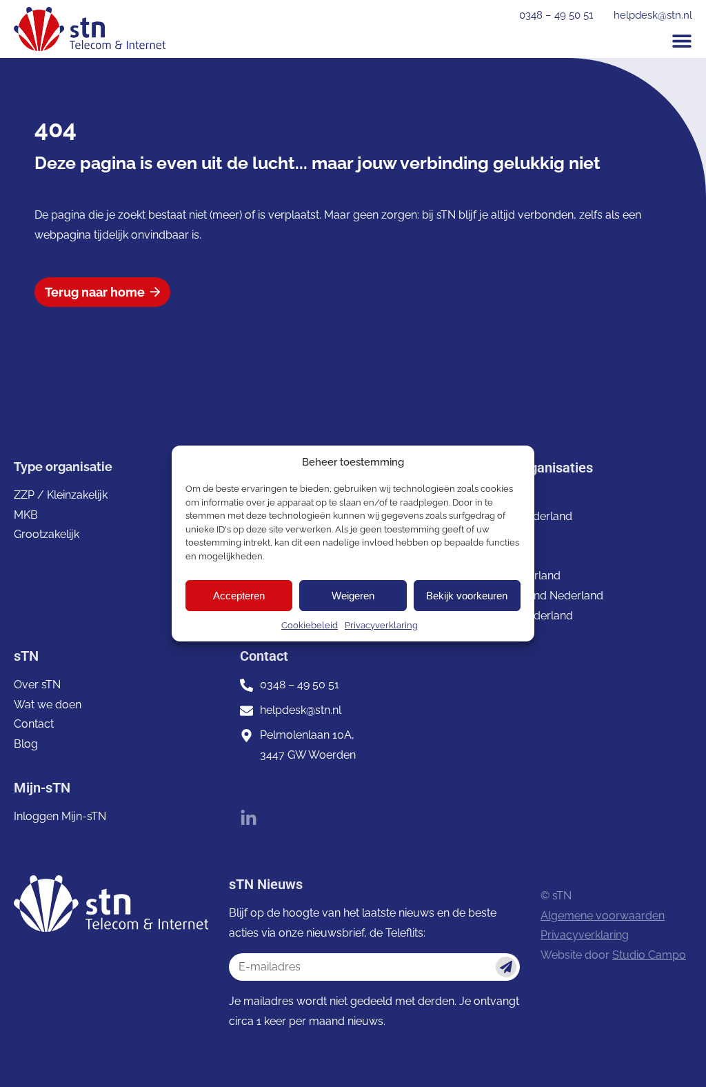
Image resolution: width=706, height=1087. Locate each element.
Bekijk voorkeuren (466, 595)
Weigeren (353, 595)
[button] (682, 40)
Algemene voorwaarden (603, 915)
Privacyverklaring (381, 625)
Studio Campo (649, 954)
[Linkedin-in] (248, 818)
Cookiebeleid (309, 625)
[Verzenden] (506, 967)
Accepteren (239, 595)
